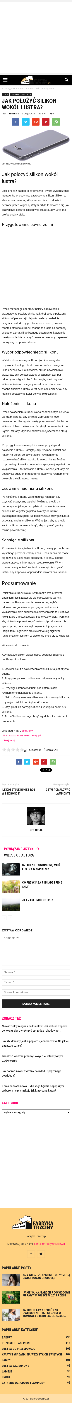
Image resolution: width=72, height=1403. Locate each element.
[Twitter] (41, 1254)
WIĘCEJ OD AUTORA (19, 855)
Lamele (7, 1371)
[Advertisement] (36, 37)
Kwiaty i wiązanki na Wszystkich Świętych (32, 1354)
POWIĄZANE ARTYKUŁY (21, 849)
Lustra (5, 94)
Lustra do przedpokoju (21, 94)
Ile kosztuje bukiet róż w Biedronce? (18, 791)
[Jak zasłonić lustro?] (11, 904)
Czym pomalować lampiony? (58, 791)
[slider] (13, 749)
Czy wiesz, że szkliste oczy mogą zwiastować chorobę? (46, 1276)
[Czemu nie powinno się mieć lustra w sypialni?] (11, 869)
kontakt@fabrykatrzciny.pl (49, 1243)
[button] (67, 80)
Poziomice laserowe (16, 1343)
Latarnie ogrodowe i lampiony (23, 1383)
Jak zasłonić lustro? (37, 900)
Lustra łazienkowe (15, 1366)
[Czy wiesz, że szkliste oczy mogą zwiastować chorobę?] (11, 1280)
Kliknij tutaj (8, 740)
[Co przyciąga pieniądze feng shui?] (11, 886)
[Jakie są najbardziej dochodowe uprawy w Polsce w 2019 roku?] (11, 1297)
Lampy (6, 1360)
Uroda (6, 1377)
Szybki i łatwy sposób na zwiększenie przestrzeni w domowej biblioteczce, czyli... (44, 1313)
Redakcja (13, 113)
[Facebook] (31, 1254)
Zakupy (7, 1337)
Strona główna (9, 88)
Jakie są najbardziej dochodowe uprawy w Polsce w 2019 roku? (46, 1294)
